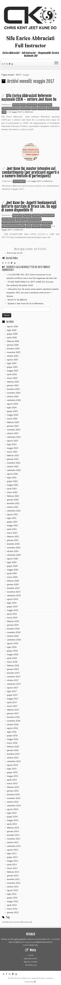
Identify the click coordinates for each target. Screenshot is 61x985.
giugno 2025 (12, 367)
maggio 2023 (12, 448)
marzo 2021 (12, 533)
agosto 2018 (12, 643)
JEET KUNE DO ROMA (11, 108)
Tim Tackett (46, 226)
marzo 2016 (12, 743)
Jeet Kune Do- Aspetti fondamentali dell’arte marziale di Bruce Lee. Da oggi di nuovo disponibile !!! (29, 206)
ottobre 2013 (12, 842)
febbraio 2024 (13, 422)
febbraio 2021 (13, 536)
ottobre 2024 (12, 396)
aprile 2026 (12, 337)
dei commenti (30, 962)
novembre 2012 (13, 883)
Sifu (4, 112)
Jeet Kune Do (32, 105)
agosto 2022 (12, 474)
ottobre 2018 (12, 636)
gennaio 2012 (13, 912)
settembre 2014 (14, 805)
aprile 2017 (12, 702)
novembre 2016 (13, 721)
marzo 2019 (12, 617)
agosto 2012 (12, 890)
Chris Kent (36, 215)
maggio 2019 (12, 610)
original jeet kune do (33, 223)
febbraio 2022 (13, 496)
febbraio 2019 (13, 621)
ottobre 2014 (12, 802)
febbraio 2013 (13, 872)
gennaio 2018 (13, 669)
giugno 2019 (12, 606)
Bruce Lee (27, 215)
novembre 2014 (13, 798)
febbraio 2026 (13, 341)
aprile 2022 (12, 488)
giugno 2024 (12, 411)
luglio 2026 (11, 330)
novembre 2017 (13, 676)
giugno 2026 (12, 334)
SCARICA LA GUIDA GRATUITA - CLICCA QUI (43, 939)
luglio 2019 (11, 603)
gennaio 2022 (13, 499)
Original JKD (25, 108)
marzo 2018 (12, 662)
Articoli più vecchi (13, 252)
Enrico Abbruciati (19, 105)
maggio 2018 (12, 654)
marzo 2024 (12, 418)
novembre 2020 (13, 547)
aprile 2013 (12, 864)
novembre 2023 (13, 429)
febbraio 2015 (13, 787)
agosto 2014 (12, 809)
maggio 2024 (12, 415)
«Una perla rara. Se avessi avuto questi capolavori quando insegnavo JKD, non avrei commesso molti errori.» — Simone (32, 293)
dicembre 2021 (13, 503)
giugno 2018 (12, 650)
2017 (18, 74)
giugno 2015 (12, 772)
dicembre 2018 (13, 628)
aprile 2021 (12, 529)
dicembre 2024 (13, 389)
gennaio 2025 (13, 385)
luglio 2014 (11, 813)
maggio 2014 (12, 820)
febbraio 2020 (13, 580)
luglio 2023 (11, 444)
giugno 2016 (12, 735)
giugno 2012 (12, 897)
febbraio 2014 (13, 827)
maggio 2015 (12, 776)
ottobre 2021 (12, 507)
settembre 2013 (14, 846)
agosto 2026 (12, 326)
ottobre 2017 (12, 680)
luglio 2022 (11, 477)
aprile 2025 (12, 374)
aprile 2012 (12, 905)
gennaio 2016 (13, 750)
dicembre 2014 (13, 794)
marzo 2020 (12, 577)
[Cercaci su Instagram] (7, 64)
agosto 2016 (12, 728)
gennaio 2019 (13, 625)
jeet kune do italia (45, 105)
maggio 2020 (12, 569)
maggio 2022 (12, 485)
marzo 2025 (12, 378)
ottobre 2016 (12, 724)
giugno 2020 (12, 566)
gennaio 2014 (13, 831)
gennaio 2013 (13, 875)
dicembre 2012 (13, 879)
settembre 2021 (14, 510)
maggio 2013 (12, 861)
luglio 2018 (11, 647)
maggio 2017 (12, 698)
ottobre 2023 (12, 433)
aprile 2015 (12, 779)
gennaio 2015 (13, 791)
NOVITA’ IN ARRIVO (17, 299)
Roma (34, 108)
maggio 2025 (12, 370)
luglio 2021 (11, 518)
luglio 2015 (11, 768)
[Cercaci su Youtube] (12, 64)
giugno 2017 (12, 695)
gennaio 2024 (13, 426)
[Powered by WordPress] (35, 981)
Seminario (41, 108)
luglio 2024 (11, 407)
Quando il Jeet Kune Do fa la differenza (25, 303)
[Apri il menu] (56, 63)
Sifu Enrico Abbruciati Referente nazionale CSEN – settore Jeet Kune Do (28, 97)
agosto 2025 (12, 359)
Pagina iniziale (7, 74)
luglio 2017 (11, 691)
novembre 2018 (13, 632)
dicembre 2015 (13, 754)
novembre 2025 (13, 352)
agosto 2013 (12, 849)
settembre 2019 (14, 595)
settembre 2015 (14, 761)
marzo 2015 (12, 783)
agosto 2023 (12, 440)
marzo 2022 (12, 492)
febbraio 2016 (13, 746)
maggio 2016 (12, 739)
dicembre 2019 (13, 588)
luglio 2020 (11, 562)
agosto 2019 (12, 599)
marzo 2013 (12, 868)
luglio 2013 (11, 853)
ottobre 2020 (12, 551)
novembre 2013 (13, 838)
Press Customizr (47, 978)
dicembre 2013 (13, 835)
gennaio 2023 (13, 459)
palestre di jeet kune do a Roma (13, 226)
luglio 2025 (11, 363)
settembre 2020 (14, 555)
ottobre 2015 (12, 757)
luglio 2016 (11, 732)
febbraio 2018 (13, 665)
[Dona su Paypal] (10, 64)
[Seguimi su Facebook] (5, 64)
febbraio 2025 (13, 381)
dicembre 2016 (13, 717)
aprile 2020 (12, 573)
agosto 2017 (12, 687)
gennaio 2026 (13, 345)
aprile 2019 (12, 614)
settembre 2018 (14, 639)
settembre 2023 (14, 437)
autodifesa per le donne (10, 922)
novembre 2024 (13, 393)
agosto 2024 (12, 404)
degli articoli (31, 958)
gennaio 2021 (13, 540)
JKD (22, 223)
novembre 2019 (13, 592)
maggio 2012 (12, 901)
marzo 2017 (12, 706)
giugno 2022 (12, 481)
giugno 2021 (12, 521)
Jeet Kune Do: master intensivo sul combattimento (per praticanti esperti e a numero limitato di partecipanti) (30, 172)
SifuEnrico (29, 112)
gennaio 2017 (13, 713)
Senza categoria (53, 108)
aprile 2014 (12, 824)
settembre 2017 (14, 684)
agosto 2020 (12, 558)
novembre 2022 (13, 463)
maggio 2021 (12, 525)
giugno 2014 (12, 816)
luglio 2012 (11, 894)
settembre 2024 (14, 400)
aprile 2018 (12, 658)
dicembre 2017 (13, 673)
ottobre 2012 (12, 886)
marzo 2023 (12, 451)
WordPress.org (30, 965)
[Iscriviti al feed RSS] (3, 64)
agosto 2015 (12, 765)
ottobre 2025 (12, 356)
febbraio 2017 (13, 709)
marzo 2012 (12, 908)
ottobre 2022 (12, 466)
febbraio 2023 (13, 455)
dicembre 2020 (13, 544)
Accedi (30, 955)
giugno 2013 (12, 857)
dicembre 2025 (13, 348)
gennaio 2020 (13, 584)
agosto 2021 (12, 514)
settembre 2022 (14, 470)
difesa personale (48, 215)
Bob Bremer (17, 215)
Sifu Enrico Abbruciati (22, 978)
